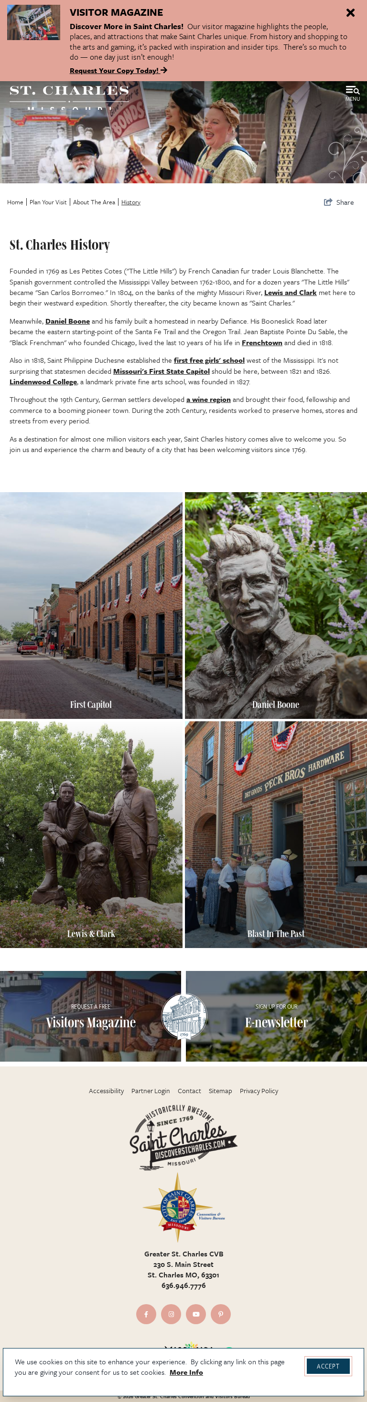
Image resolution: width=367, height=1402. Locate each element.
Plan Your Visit (48, 202)
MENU (352, 99)
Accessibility (106, 1091)
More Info (186, 1372)
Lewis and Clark (290, 292)
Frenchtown (262, 342)
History (130, 202)
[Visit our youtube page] (196, 1314)
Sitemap (220, 1091)
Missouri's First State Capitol (161, 371)
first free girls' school (209, 360)
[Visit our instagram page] (171, 1314)
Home (15, 202)
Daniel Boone (67, 321)
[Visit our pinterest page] (221, 1314)
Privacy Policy (259, 1091)
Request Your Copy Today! (115, 70)
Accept (328, 1365)
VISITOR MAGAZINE (116, 12)
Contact (189, 1091)
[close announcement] (350, 13)
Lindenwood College (43, 381)
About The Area (94, 202)
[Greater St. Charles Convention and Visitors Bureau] (69, 100)
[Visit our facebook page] (146, 1314)
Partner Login (150, 1091)
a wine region (208, 399)
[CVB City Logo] (183, 1207)
